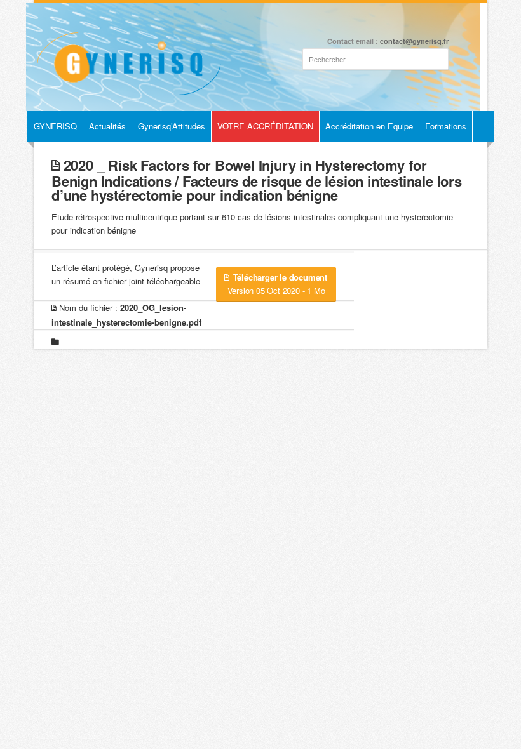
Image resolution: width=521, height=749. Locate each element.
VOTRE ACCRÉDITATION (265, 126)
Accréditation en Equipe (369, 126)
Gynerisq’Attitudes (171, 126)
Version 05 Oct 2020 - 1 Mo (277, 283)
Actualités (107, 126)
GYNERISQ (55, 126)
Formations (445, 126)
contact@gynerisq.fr (414, 41)
